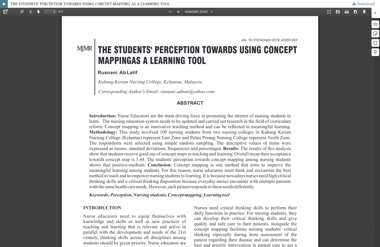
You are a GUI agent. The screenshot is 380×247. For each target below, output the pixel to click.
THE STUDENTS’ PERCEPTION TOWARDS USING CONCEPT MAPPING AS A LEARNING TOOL (90, 3)
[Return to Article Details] (4, 4)
